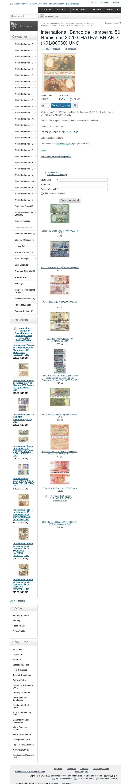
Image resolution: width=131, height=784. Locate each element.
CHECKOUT (62, 10)
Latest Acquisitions (22, 665)
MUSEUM (97, 10)
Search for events (21, 616)
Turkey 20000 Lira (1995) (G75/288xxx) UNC (60, 303)
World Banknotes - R (24, 150)
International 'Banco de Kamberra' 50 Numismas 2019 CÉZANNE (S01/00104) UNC (23, 584)
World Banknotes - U (24, 169)
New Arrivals (19, 631)
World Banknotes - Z (24, 200)
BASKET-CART (46, 10)
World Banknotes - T (24, 163)
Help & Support (20, 670)
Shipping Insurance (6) (25, 299)
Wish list (116, 2)
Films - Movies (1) (23, 305)
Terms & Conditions (22, 675)
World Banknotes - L (24, 113)
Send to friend (53, 172)
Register (104, 2)
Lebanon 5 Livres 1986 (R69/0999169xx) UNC (60, 232)
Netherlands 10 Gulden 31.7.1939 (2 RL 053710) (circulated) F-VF (59, 523)
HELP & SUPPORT (79, 10)
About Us (17, 660)
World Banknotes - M (24, 119)
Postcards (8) (21, 277)
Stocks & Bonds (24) (24, 252)
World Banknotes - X (24, 187)
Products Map (19, 626)
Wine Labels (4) (22, 259)
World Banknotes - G (24, 81)
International (69, 23)
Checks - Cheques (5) (24, 240)
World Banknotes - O (24, 131)
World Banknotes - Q (24, 144)
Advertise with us (21, 750)
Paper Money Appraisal (23, 745)
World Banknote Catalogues (20, 699)
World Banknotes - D (24, 63)
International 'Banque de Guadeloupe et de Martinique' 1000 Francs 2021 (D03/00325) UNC (23, 350)
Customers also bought (57, 174)
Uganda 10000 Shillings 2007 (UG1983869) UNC (60, 340)
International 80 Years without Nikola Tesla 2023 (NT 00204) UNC (23, 482)
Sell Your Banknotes (22, 734)
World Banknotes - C (24, 56)
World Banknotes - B (24, 50)
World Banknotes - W (24, 181)
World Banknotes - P (24, 138)
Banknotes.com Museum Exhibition (30, 771)
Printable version (111, 23)
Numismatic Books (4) (25, 234)
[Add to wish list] (75, 105)
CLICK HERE (72, 132)
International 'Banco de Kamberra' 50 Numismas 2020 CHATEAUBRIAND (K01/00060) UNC (23, 515)
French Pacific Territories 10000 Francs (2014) (60, 489)
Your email (45, 184)
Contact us (18, 655)
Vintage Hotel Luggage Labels (25, 291)
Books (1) (19, 284)
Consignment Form (21, 740)
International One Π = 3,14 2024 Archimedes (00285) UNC (23, 418)
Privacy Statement (21, 693)
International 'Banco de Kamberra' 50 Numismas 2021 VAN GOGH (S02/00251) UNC (23, 451)
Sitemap (16, 621)
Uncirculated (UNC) (64, 144)
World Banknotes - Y (24, 194)
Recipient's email (48, 189)
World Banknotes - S (24, 156)
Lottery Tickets (21, 246)
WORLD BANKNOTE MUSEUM (24, 213)
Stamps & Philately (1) (25, 271)
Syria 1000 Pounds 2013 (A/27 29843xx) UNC (59, 416)
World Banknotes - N (24, 125)
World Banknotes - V (24, 175)
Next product (72, 49)
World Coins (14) (22, 221)
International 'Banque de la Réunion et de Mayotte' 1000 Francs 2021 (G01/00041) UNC (23, 385)
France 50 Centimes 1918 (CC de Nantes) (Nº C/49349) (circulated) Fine (60, 452)
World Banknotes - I (55, 23)
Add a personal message (54, 193)
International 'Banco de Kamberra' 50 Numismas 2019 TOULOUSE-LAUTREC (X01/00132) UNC (23, 549)
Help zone (17, 649)
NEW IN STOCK (113, 10)
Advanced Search (52, 16)
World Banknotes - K (24, 106)
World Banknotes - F (24, 75)
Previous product (51, 49)
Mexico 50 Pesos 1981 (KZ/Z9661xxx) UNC (60, 268)
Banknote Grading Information (21, 721)
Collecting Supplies (23, 227)
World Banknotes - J (24, 100)
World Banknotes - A (24, 44)
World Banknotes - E (24, 69)
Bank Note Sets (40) (24, 206)
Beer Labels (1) (22, 265)
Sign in (93, 2)
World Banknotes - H (24, 88)
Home (43, 23)
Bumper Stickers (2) (24, 311)
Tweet (43, 151)
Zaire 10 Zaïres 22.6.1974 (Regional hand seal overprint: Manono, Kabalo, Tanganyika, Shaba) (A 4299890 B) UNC (60, 378)
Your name (45, 180)
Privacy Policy (19, 680)
